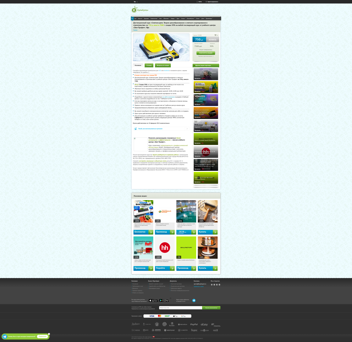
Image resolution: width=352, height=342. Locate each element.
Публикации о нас (137, 286)
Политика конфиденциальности (180, 290)
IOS (160, 70)
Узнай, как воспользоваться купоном (150, 129)
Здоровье (147, 18)
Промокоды (209, 18)
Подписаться (42, 336)
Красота (140, 18)
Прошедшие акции (154, 288)
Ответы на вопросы (138, 293)
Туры (178, 18)
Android (166, 70)
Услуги (183, 18)
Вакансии (135, 288)
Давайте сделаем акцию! (156, 284)
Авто (160, 18)
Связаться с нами (199, 286)
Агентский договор (176, 284)
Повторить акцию (205, 53)
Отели (198, 18)
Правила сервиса (137, 290)
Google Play (164, 300)
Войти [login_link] (200, 1)
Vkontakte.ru (214, 285)
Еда (135, 18)
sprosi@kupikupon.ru (200, 284)
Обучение (166, 18)
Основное (138, 65)
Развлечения (154, 18)
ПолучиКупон (191, 18)
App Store (153, 300)
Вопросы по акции (163, 65)
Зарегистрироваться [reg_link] (213, 1)
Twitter (217, 285)
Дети (203, 18)
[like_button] (215, 35)
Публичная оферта (176, 288)
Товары (173, 18)
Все (132, 18)
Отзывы (149, 65)
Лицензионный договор (178, 286)
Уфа (135, 1)
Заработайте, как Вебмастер (157, 286)
